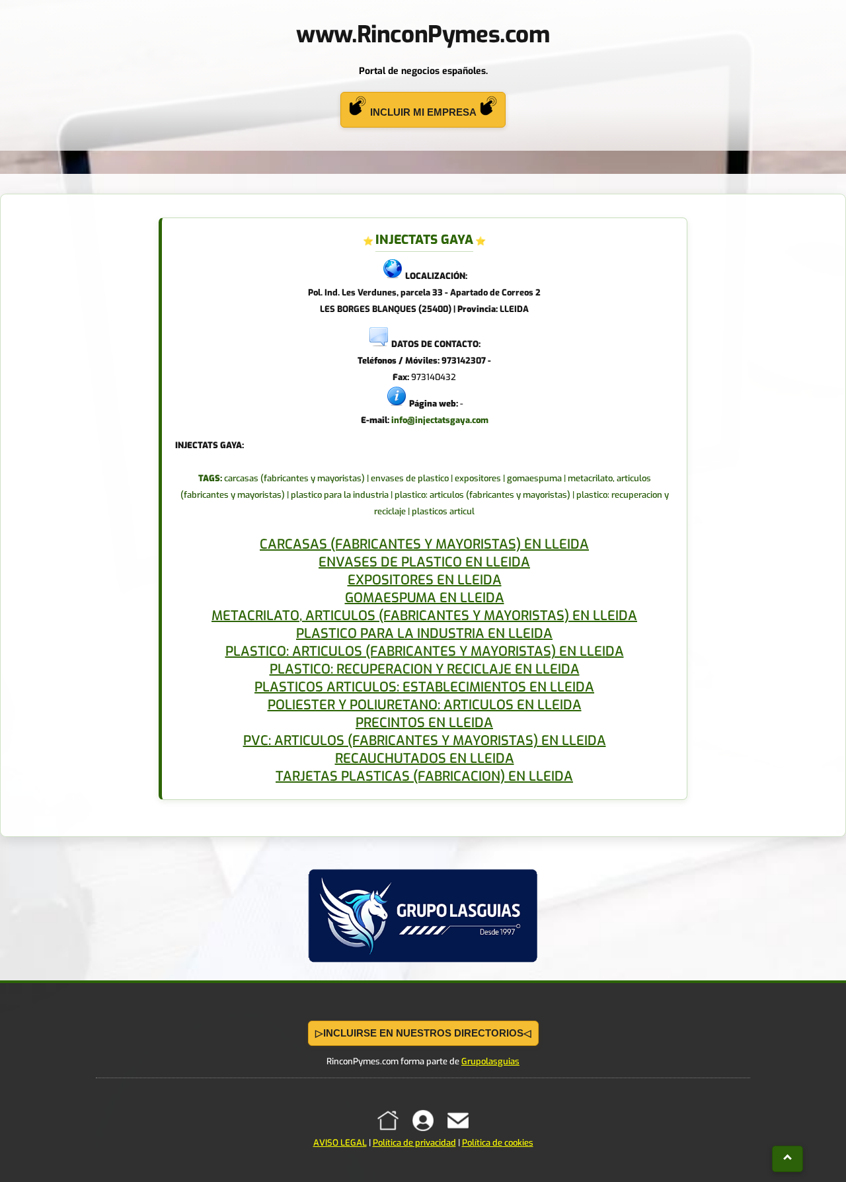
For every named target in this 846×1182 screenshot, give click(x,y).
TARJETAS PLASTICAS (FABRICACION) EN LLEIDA (424, 776)
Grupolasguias (490, 1061)
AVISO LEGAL (340, 1142)
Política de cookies (497, 1142)
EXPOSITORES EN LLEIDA (425, 580)
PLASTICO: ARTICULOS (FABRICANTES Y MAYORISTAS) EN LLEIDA (424, 651)
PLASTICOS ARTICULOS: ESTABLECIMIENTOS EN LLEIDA (424, 687)
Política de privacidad (414, 1142)
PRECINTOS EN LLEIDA (424, 723)
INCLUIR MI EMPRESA (423, 112)
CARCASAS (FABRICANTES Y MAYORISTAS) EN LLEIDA (424, 544)
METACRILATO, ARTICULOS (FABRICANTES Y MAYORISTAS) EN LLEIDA (424, 616)
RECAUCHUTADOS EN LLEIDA (424, 759)
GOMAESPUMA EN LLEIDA (424, 598)
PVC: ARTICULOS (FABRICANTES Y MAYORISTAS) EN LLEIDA (424, 741)
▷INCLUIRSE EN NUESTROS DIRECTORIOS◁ (423, 1033)
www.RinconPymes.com (422, 34)
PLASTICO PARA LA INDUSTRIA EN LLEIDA (424, 634)
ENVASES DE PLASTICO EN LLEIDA (424, 562)
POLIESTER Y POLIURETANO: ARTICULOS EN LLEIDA (425, 705)
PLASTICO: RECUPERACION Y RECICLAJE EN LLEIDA (425, 669)
